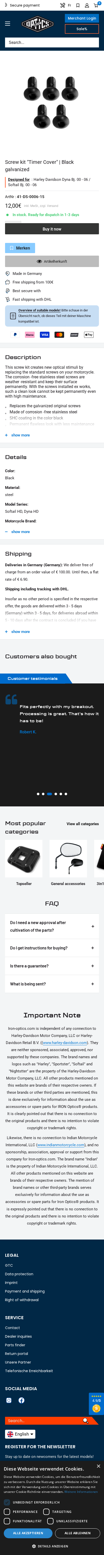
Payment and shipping (25, 1291)
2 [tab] (43, 794)
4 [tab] (54, 794)
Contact (12, 1327)
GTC (9, 1265)
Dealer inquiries (18, 1336)
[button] (52, 1546)
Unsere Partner (18, 1362)
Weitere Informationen (81, 1492)
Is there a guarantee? (29, 965)
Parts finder (15, 1345)
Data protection (19, 1274)
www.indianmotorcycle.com (60, 1145)
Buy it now (52, 229)
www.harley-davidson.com (65, 1042)
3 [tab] (48, 794)
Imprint (11, 1282)
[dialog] (52, 1508)
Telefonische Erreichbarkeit (29, 1370)
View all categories (83, 824)
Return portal (16, 1353)
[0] (96, 5)
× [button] (98, 1466)
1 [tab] (38, 794)
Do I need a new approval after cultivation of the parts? (38, 926)
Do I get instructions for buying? (39, 947)
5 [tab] (61, 794)
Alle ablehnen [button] (78, 1533)
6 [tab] (66, 794)
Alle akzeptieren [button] (28, 1533)
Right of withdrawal (22, 1299)
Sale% (81, 28)
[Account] (87, 5)
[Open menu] (7, 24)
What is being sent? (28, 983)
